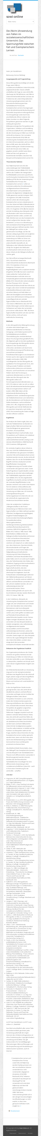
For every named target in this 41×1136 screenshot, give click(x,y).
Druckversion (15, 1111)
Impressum (13, 1133)
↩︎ (20, 1106)
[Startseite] (14, 8)
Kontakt (30, 1133)
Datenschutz (22, 1133)
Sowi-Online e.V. (24, 1128)
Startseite (21, 55)
